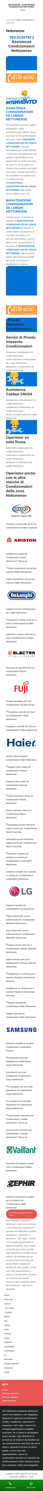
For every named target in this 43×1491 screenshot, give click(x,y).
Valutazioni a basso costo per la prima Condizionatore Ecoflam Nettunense (20, 638)
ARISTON (8, 1299)
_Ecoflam (8, 1312)
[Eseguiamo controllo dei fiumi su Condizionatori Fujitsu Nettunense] (21, 719)
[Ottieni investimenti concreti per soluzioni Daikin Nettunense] (21, 572)
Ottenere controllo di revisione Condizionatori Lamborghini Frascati (20, 1047)
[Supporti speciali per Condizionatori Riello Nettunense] (21, 1006)
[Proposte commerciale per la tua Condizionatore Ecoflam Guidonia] (21, 517)
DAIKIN (7, 1304)
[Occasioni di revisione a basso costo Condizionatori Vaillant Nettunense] (21, 1156)
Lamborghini (9, 1347)
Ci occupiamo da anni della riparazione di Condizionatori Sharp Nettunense (19, 1104)
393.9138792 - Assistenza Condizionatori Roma (21, 6)
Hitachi (7, 1338)
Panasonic (8, 1368)
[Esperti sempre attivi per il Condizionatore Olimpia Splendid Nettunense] (21, 952)
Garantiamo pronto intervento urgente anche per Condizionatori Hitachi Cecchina (21, 843)
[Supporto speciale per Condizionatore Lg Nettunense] (21, 898)
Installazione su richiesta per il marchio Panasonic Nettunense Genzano (20, 992)
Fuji (5, 1321)
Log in (31, 1477)
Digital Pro (24, 1474)
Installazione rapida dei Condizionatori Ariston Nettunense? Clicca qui (16, 557)
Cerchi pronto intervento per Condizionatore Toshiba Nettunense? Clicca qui (19, 1133)
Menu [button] (23, 10)
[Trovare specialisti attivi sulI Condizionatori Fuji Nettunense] (21, 694)
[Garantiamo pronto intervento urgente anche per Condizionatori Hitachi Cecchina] (21, 832)
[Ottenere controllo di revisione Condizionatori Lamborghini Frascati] (21, 1036)
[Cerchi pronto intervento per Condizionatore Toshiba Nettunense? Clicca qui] (21, 1123)
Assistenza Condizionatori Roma (20, 1214)
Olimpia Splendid (11, 1364)
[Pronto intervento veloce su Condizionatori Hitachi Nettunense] (21, 803)
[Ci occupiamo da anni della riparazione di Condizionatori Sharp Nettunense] (21, 1094)
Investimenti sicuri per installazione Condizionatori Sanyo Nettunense (18, 1076)
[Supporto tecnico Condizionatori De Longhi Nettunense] (21, 602)
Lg (5, 1355)
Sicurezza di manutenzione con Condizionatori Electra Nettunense (20, 671)
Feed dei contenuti (10, 1393)
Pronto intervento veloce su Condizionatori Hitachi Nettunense (18, 814)
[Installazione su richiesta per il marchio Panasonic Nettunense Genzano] (21, 981)
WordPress (23, 1477)
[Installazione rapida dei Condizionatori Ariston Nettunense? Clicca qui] (21, 547)
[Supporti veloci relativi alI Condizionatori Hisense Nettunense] (21, 774)
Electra (7, 1317)
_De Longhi (9, 1308)
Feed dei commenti (10, 1397)
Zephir (6, 1372)
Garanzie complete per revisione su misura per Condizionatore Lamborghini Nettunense (21, 875)
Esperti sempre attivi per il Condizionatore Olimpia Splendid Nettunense (21, 963)
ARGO (7, 1295)
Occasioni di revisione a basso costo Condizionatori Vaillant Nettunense (20, 1167)
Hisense (7, 1334)
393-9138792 (20, 37)
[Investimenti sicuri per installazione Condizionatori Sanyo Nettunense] (21, 1065)
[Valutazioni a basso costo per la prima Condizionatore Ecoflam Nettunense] (21, 627)
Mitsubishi (8, 1359)
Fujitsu (7, 1325)
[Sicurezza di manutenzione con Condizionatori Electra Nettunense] (21, 660)
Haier (6, 1329)
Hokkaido (8, 1342)
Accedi (5, 1390)
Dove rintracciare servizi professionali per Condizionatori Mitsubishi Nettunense (20, 934)
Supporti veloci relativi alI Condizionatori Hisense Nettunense (17, 785)
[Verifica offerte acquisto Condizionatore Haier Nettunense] (21, 749)
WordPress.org (9, 1401)
